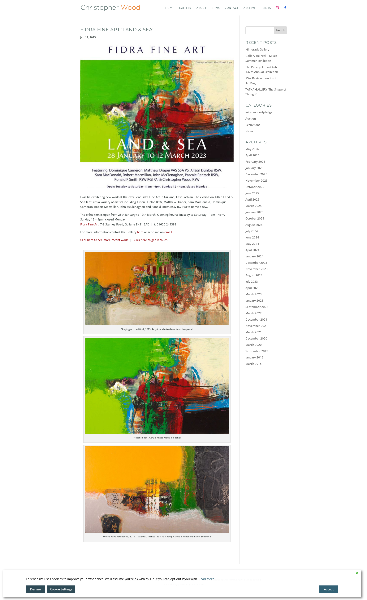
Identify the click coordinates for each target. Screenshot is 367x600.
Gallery (185, 8)
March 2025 (253, 206)
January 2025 (254, 212)
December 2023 (256, 262)
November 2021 (256, 326)
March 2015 (253, 364)
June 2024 (252, 237)
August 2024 (253, 225)
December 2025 (256, 174)
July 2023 (251, 281)
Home (169, 8)
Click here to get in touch (150, 240)
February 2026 (255, 161)
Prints (266, 8)
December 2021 (256, 319)
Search (280, 30)
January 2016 (254, 357)
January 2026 (254, 168)
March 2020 (253, 345)
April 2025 (252, 199)
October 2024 (254, 218)
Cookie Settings (61, 589)
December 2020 (256, 338)
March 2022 (253, 313)
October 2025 (254, 187)
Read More (206, 579)
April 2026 (252, 155)
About (201, 8)
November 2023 (256, 269)
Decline (35, 589)
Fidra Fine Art (89, 224)
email (168, 232)
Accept (329, 589)
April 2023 (252, 288)
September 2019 (256, 351)
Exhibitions (252, 125)
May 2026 (252, 149)
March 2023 (253, 294)
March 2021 (253, 332)
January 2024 (254, 256)
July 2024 (251, 231)
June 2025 (252, 193)
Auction (250, 118)
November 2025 (256, 180)
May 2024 (252, 244)
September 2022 (256, 307)
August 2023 (253, 275)
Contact (232, 8)
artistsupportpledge (258, 112)
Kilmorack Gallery (257, 49)
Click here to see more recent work (104, 240)
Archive (250, 8)
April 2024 (252, 250)
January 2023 (254, 300)
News (215, 8)
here (140, 232)
